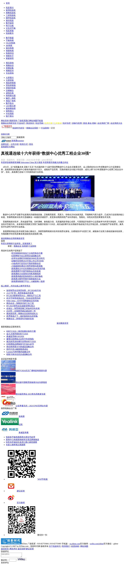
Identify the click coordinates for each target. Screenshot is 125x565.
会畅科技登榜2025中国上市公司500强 (27, 261)
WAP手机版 (43, 479)
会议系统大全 (116, 123)
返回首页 (5, 549)
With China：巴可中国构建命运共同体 (22, 301)
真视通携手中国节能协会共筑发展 (26, 271)
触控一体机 (11, 98)
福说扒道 (17, 442)
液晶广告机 (11, 101)
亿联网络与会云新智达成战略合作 (26, 256)
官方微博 (21, 503)
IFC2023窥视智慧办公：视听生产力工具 (23, 296)
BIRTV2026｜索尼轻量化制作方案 (21, 331)
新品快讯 (30, 123)
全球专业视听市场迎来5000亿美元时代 (28, 258)
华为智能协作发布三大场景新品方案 (27, 253)
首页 (8, 3)
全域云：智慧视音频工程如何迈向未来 (23, 308)
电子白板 (10, 26)
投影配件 (10, 33)
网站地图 (33, 121)
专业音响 (10, 73)
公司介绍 (15, 144)
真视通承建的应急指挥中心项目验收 (27, 276)
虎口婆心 (25, 442)
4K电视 (9, 45)
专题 (8, 445)
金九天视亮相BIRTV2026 (17, 334)
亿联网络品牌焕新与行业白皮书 (20, 344)
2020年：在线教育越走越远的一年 (21, 311)
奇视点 (17, 445)
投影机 (9, 437)
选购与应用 (77, 123)
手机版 (40, 121)
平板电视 (10, 40)
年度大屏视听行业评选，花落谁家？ (16, 243)
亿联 (21, 424)
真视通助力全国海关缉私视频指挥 (26, 274)
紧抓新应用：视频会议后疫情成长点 (22, 313)
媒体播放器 (11, 108)
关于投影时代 (55, 546)
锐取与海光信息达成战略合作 (19, 354)
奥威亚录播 (23, 432)
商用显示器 (11, 96)
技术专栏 (67, 123)
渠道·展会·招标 (89, 123)
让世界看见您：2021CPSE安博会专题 (32, 406)
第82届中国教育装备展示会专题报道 (31, 382)
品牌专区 (5, 144)
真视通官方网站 (8, 147)
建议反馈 (21, 491)
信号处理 (31, 437)
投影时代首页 (18, 128)
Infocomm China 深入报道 (31, 162)
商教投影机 (11, 13)
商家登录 (13, 121)
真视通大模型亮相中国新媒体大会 (26, 279)
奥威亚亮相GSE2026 (15, 336)
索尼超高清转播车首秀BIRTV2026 (21, 341)
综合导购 (39, 123)
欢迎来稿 (75, 546)
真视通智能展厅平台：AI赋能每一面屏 (28, 281)
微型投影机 (11, 18)
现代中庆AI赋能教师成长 (17, 349)
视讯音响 (10, 63)
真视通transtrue (17, 141)
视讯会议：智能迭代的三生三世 (20, 303)
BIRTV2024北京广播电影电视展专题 (31, 371)
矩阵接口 (10, 111)
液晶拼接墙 (11, 83)
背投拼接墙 (11, 85)
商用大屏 (23, 437)
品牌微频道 (34, 440)
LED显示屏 (11, 106)
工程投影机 (11, 15)
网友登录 (5, 121)
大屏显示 (10, 78)
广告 (19, 121)
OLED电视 (10, 43)
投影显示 (10, 8)
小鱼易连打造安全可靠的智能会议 (26, 263)
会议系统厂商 (103, 123)
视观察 (22, 445)
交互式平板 (11, 28)
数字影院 (10, 23)
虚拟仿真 (10, 93)
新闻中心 (10, 440)
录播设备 (10, 68)
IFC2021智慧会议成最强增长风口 (20, 306)
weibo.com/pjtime (97, 544)
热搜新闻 (17, 440)
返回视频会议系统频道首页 (12, 238)
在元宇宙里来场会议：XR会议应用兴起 (23, 298)
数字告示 (10, 103)
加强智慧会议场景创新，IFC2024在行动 (23, 290)
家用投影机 (11, 10)
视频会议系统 (32, 128)
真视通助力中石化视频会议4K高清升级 (28, 269)
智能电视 (10, 51)
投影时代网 (5, 134)
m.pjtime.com (75, 544)
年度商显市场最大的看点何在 (55, 162)
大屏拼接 (10, 80)
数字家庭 (10, 38)
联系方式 (24, 144)
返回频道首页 (62, 323)
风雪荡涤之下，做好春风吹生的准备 (22, 316)
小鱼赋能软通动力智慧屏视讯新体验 (27, 266)
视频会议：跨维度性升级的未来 (20, 319)
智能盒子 (10, 56)
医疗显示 (10, 116)
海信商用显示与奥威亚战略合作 (20, 347)
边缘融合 (10, 90)
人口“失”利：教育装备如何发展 (20, 293)
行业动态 (21, 123)
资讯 (31, 144)
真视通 (25, 246)
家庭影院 (10, 58)
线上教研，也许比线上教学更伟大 (15, 286)
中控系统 (10, 114)
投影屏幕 (10, 31)
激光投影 (10, 20)
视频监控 (10, 71)
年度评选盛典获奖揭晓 (11, 162)
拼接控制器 (11, 88)
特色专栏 (10, 442)
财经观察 (33, 442)
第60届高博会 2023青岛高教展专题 (30, 394)
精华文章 (25, 440)
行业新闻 (45, 128)
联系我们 (25, 121)
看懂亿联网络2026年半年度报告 (20, 339)
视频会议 (10, 65)
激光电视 (10, 48)
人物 (12, 445)
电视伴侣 (10, 53)
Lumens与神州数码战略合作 (18, 352)
